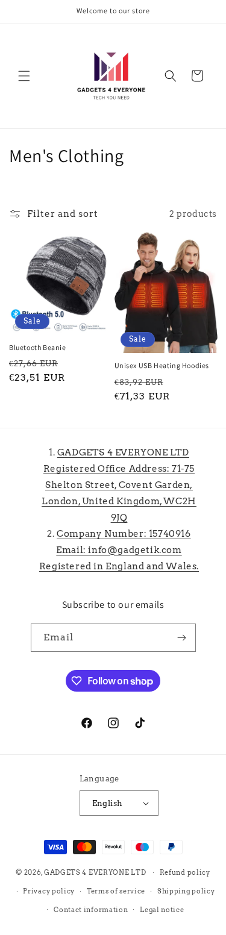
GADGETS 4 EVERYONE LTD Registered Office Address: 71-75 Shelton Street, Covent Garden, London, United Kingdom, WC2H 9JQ (119, 485)
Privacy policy (49, 891)
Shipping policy (186, 891)
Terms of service (116, 891)
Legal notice (162, 909)
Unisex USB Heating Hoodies (162, 365)
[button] (24, 76)
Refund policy (185, 872)
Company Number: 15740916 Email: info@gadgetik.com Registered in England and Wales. (119, 550)
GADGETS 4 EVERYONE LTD (95, 872)
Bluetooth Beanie (37, 347)
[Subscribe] (182, 638)
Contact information (91, 909)
